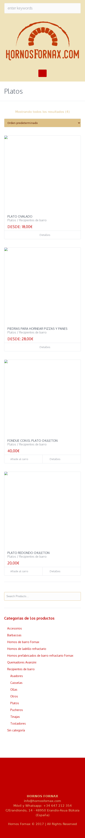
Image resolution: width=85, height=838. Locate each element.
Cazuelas (16, 682)
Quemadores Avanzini (21, 662)
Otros (14, 696)
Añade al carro (19, 459)
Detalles (45, 235)
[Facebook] (30, 779)
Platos (11, 220)
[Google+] (43, 779)
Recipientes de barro (33, 220)
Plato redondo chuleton (28, 553)
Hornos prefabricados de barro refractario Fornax (40, 655)
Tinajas (15, 716)
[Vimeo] (57, 779)
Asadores (16, 676)
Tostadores (18, 723)
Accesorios (14, 628)
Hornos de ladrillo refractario (26, 648)
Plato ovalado (19, 216)
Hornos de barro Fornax (23, 642)
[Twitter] (17, 779)
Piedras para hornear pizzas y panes (37, 329)
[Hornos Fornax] (42, 41)
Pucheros (16, 710)
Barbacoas (14, 635)
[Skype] (70, 779)
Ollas (13, 689)
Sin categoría (16, 730)
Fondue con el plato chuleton (32, 441)
